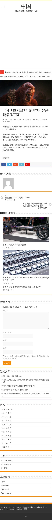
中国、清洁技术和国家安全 (14, 245)
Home (4, 76)
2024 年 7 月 (6, 421)
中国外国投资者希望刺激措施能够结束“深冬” (22, 287)
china (6, 119)
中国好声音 (8, 461)
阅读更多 (6, 158)
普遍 (5, 468)
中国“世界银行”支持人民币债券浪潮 (14, 390)
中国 (26, 6)
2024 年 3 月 (6, 436)
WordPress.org (6, 493)
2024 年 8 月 (6, 417)
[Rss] (26, 516)
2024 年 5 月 (6, 428)
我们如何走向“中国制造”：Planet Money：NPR (17, 198)
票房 (33, 140)
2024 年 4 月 (6, 432)
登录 (3, 482)
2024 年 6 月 (6, 424)
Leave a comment (41, 119)
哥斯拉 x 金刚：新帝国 (20, 127)
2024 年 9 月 (6, 413)
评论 (5, 311)
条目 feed (5, 485)
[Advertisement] (26, 42)
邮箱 (5, 340)
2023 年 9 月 (6, 439)
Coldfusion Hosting (15, 507)
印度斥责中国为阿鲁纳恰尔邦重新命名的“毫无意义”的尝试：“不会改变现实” (35, 205)
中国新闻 (11, 76)
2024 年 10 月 (6, 409)
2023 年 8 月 (6, 443)
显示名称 (7, 332)
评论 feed (5, 489)
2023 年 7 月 (6, 447)
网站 (4, 348)
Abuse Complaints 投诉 (18, 509)
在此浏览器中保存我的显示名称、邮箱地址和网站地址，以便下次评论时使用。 (26, 357)
